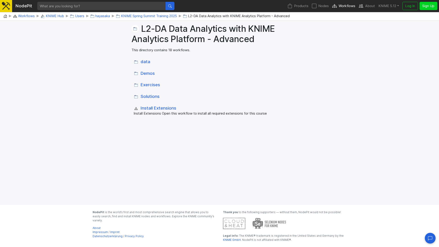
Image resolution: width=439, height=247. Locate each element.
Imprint (115, 232)
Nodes (323, 6)
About (370, 6)
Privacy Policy (134, 236)
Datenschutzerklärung (108, 236)
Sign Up (428, 6)
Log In (410, 6)
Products (301, 6)
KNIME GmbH (232, 240)
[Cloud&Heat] (234, 223)
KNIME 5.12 (387, 6)
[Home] (5, 16)
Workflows (347, 6)
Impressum (100, 232)
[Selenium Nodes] (269, 223)
